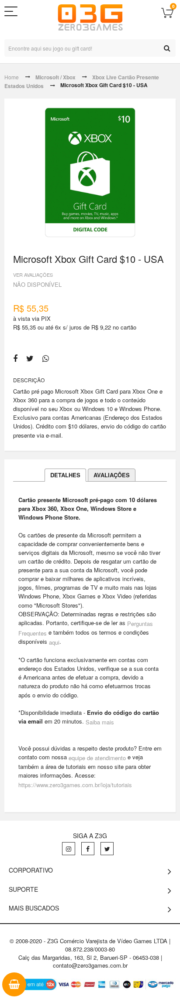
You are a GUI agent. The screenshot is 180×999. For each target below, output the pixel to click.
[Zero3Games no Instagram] (68, 848)
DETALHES (65, 475)
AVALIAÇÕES (111, 475)
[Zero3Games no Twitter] (107, 848)
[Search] (167, 48)
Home (11, 77)
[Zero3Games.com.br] (90, 17)
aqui (54, 642)
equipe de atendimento (97, 758)
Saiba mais (100, 722)
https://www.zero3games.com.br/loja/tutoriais (75, 785)
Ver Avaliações (33, 274)
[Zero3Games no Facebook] (87, 848)
